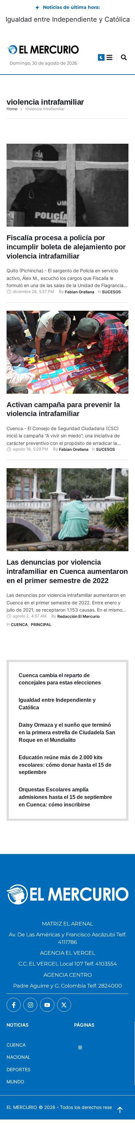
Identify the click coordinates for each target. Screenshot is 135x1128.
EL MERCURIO (22, 1107)
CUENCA (16, 1045)
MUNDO (15, 1081)
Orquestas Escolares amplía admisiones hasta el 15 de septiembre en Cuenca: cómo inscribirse (65, 797)
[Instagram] (30, 1005)
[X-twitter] (64, 1005)
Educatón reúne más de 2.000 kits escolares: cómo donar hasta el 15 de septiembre (65, 765)
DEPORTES (18, 1069)
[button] (101, 57)
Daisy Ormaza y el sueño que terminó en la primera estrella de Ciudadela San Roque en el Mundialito (67, 732)
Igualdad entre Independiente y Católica (68, 19)
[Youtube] (47, 1005)
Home (12, 109)
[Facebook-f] (14, 1005)
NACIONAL (18, 1057)
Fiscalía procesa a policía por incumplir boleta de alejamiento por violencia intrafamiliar (66, 247)
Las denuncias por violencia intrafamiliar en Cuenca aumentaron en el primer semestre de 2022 (67, 571)
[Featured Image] (67, 185)
